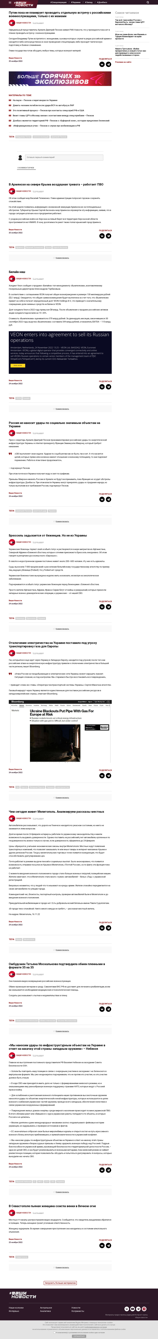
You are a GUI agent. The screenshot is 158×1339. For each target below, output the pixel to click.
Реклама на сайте (123, 62)
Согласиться (79, 1336)
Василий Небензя (23, 1181)
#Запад (89, 2)
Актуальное (46, 1307)
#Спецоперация (58, 2)
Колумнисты (77, 1311)
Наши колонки (16, 1307)
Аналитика (45, 1311)
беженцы (20, 618)
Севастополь (21, 1257)
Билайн (26, 398)
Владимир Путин (23, 137)
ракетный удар (39, 511)
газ (17, 787)
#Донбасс (102, 2)
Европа (24, 787)
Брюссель (31, 618)
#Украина (76, 2)
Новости (75, 1307)
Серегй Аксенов (60, 247)
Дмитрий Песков (58, 137)
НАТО (40, 1181)
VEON (18, 398)
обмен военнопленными (27, 1021)
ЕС (34, 1181)
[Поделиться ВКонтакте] (102, 64)
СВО (53, 1181)
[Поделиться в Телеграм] (108, 64)
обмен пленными (47, 1021)
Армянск (20, 247)
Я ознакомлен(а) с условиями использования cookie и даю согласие (80, 1332)
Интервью (14, 1311)
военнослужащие (41, 137)
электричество (62, 787)
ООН (47, 1181)
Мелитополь (29, 939)
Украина (52, 511)
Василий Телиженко (34, 247)
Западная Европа (37, 787)
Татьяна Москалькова (66, 1021)
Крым (48, 247)
